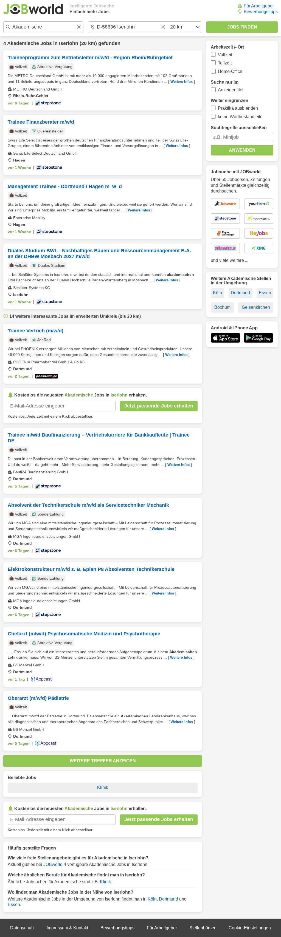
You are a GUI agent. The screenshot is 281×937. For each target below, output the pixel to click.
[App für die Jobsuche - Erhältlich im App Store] (225, 338)
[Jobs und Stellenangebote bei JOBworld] (33, 9)
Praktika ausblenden (238, 108)
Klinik (102, 787)
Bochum (222, 307)
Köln (152, 899)
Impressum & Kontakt (67, 927)
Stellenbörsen (203, 927)
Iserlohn (68, 43)
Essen (14, 904)
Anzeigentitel (230, 89)
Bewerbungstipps (261, 11)
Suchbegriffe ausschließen (239, 127)
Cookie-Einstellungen (250, 927)
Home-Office (230, 71)
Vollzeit (225, 54)
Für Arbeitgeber (259, 6)
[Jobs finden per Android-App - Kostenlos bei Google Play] (258, 338)
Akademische (23, 43)
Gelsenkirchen (256, 307)
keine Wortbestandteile (240, 116)
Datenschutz (22, 927)
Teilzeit (225, 63)
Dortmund (168, 899)
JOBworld (53, 864)
